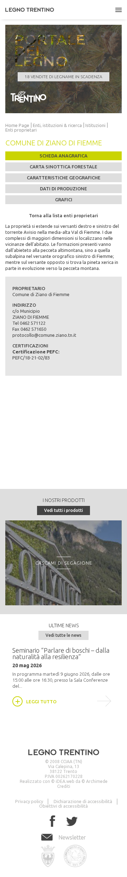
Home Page (17, 125)
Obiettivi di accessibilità (63, 805)
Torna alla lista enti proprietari (63, 215)
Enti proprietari (21, 130)
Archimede (97, 781)
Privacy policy (29, 801)
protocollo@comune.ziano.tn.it (44, 335)
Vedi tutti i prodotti (63, 510)
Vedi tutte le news (63, 635)
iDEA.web (65, 781)
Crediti (63, 786)
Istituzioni (95, 125)
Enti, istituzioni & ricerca (57, 125)
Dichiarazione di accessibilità (83, 801)
